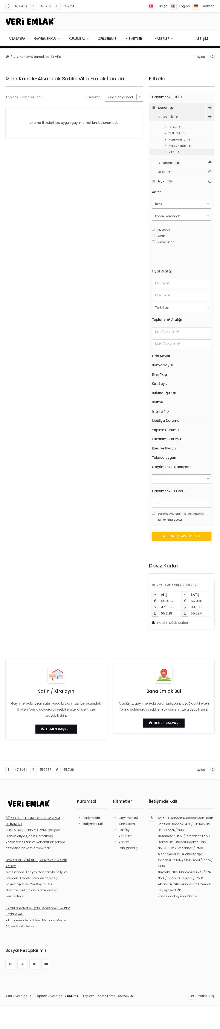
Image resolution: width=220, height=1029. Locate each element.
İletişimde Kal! (93, 824)
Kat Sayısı (160, 383)
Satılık (170, 117)
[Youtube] (46, 964)
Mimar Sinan (165, 242)
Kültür (161, 236)
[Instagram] (22, 964)
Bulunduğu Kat (164, 393)
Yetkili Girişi (206, 996)
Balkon (157, 402)
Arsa (164, 172)
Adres (157, 192)
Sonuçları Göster (184, 536)
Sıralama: (94, 97)
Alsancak (163, 229)
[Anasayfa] (7, 57)
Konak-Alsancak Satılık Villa (40, 57)
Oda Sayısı (161, 356)
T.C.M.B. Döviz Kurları (172, 622)
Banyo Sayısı (162, 365)
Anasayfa (17, 38)
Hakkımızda (91, 818)
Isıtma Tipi (161, 411)
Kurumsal (77, 38)
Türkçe (162, 6)
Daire (174, 127)
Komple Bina (179, 139)
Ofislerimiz (107, 38)
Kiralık (171, 163)
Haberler (162, 38)
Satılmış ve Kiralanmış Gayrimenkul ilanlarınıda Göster (180, 516)
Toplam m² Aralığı (167, 319)
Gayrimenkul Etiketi (168, 491)
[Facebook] (10, 964)
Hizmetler (133, 38)
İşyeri (165, 181)
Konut (166, 107)
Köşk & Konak (180, 146)
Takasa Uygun (164, 457)
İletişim (202, 38)
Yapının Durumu (165, 430)
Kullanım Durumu (166, 439)
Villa (174, 152)
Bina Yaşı (159, 374)
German (208, 6)
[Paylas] (211, 57)
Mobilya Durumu (165, 420)
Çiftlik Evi (176, 133)
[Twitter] (34, 964)
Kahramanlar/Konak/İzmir (177, 896)
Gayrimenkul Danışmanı (172, 467)
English (184, 6)
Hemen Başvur (58, 729)
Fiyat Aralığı (162, 271)
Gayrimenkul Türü (167, 97)
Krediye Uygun (164, 448)
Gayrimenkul (45, 38)
